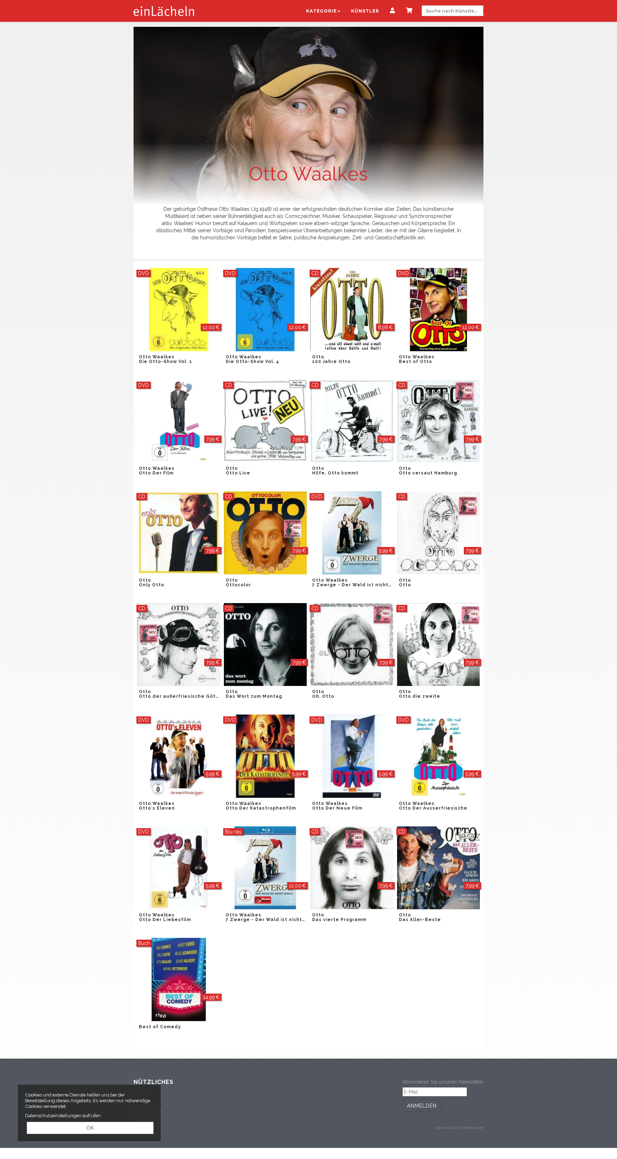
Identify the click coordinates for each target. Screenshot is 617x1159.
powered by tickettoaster (459, 1127)
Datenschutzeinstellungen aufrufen (63, 1115)
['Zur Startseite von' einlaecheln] (164, 11)
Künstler (365, 11)
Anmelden (422, 1106)
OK (90, 1128)
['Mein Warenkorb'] (409, 11)
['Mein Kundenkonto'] (393, 11)
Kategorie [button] (321, 11)
